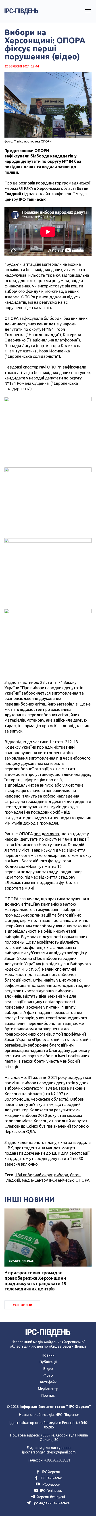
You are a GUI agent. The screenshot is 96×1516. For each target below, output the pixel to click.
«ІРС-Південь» (67, 1415)
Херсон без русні (50, 1497)
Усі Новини (22, 1305)
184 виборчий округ (33, 1175)
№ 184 (46, 1088)
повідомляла (46, 833)
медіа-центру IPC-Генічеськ (48, 1180)
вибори (61, 1175)
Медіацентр (48, 1389)
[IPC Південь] (21, 11)
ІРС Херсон (50, 1472)
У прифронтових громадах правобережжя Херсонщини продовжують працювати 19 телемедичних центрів (35, 1280)
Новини (48, 1355)
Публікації (48, 1362)
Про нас (48, 1395)
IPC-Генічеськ (32, 199)
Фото (48, 1375)
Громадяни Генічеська (51, 1503)
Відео (48, 1369)
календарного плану (36, 1142)
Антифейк (48, 1382)
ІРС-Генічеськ (50, 1491)
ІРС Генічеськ (51, 1478)
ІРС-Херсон (50, 1484)
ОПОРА (82, 1180)
